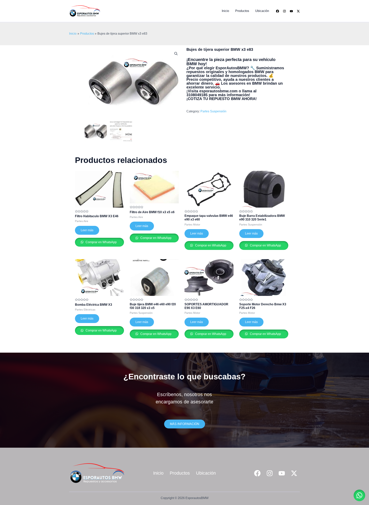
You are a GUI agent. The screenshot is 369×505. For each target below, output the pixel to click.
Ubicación (262, 11)
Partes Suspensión (213, 111)
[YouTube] (291, 11)
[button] (176, 53)
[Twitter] (298, 11)
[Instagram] (284, 11)
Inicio (225, 11)
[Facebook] (277, 11)
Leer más (87, 230)
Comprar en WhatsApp (101, 242)
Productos (242, 11)
